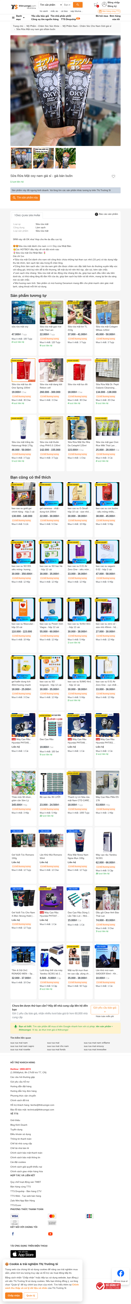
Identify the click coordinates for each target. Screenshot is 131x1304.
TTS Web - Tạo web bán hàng (25, 1196)
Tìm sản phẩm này (27, 197)
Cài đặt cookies (18, 1162)
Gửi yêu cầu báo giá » (104, 1009)
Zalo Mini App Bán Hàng (22, 1200)
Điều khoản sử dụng (20, 1134)
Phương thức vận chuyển (23, 1095)
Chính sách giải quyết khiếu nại (26, 1166)
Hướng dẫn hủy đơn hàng (23, 1091)
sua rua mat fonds (56, 1049)
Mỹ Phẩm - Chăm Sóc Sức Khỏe (43, 26)
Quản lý (31, 1295)
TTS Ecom (15, 1205)
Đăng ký (112, 6)
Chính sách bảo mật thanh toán (26, 1152)
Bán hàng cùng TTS (111, 11)
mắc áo (54, 11)
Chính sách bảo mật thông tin (25, 1157)
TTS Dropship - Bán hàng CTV (25, 1191)
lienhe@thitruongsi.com (42, 1105)
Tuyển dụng (16, 1129)
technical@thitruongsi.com (40, 1109)
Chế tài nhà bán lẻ (19, 1148)
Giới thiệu (15, 1120)
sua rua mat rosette (20, 1049)
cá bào (64, 11)
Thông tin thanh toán (20, 1139)
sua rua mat (53, 1042)
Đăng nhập (114, 2)
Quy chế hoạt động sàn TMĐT (25, 1182)
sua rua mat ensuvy (94, 1046)
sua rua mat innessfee (95, 1049)
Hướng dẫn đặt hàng (20, 1086)
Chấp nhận (14, 1295)
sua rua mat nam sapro (22, 1046)
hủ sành (44, 11)
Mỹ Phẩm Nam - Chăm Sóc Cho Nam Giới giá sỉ (87, 26)
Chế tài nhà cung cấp (21, 1143)
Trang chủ (18, 26)
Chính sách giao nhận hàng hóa (26, 1171)
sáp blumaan (77, 11)
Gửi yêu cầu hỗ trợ (19, 1081)
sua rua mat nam (19, 1042)
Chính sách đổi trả (19, 1100)
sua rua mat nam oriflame (97, 1042)
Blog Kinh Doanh (18, 1125)
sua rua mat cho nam (58, 1046)
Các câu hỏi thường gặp (22, 1077)
